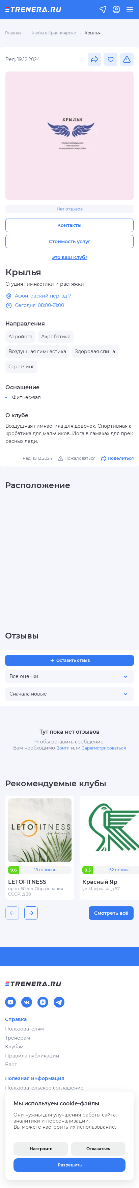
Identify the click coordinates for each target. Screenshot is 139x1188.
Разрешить (70, 1164)
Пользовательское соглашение (44, 1088)
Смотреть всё (111, 913)
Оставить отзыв (73, 660)
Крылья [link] (93, 32)
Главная (13, 32)
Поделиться (121, 458)
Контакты (69, 225)
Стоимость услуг (69, 241)
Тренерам (17, 1038)
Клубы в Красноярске (53, 32)
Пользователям (24, 1029)
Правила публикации (32, 1056)
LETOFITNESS (27, 882)
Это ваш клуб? (69, 257)
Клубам (14, 1047)
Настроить (41, 1148)
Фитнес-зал (26, 397)
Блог (11, 1065)
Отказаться (98, 1148)
